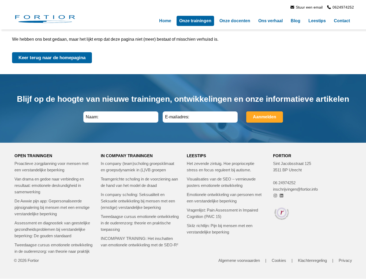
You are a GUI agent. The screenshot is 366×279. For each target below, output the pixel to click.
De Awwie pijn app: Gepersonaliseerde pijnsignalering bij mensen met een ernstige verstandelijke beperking (51, 207)
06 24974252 (284, 182)
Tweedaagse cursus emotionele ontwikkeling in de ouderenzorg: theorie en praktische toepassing (140, 223)
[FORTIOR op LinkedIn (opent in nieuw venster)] (281, 195)
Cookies (279, 260)
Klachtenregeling (312, 260)
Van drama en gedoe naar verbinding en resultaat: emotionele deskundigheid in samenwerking (49, 185)
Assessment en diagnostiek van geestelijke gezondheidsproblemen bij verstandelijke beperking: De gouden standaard (52, 229)
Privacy (345, 260)
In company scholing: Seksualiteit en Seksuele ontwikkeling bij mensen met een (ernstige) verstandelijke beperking (138, 201)
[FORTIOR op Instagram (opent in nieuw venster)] (275, 195)
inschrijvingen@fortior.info (295, 189)
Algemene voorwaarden (239, 260)
